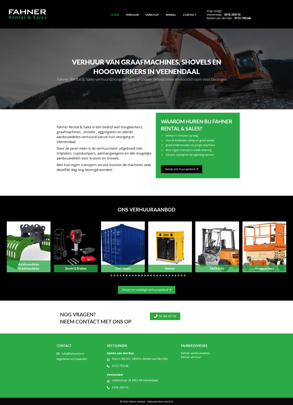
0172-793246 (243, 18)
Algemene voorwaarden (72, 359)
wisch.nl (168, 401)
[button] (108, 275)
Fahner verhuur (191, 357)
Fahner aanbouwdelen (195, 353)
